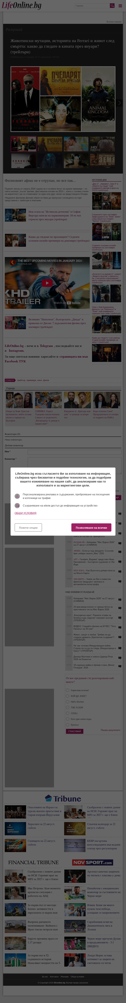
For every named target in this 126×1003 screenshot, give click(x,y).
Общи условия (25, 513)
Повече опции (28, 527)
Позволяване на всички (91, 527)
